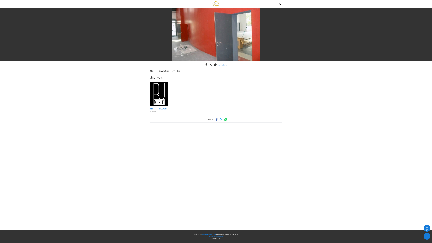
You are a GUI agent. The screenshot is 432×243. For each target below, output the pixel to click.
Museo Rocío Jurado (158, 108)
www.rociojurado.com (209, 234)
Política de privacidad (216, 236)
